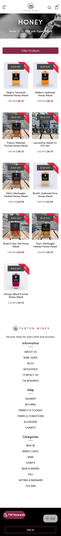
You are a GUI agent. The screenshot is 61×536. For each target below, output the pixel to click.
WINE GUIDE (30, 357)
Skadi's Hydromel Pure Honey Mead (45, 195)
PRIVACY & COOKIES (31, 410)
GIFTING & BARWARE (30, 480)
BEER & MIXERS (30, 468)
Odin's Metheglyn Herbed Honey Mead (16, 195)
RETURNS (30, 404)
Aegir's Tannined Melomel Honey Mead (16, 94)
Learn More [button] (12, 521)
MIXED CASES (30, 451)
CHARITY (30, 427)
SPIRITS (30, 462)
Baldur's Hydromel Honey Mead (45, 94)
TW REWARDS (30, 380)
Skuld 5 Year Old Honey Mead (16, 245)
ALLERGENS (30, 421)
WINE (30, 457)
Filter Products (30, 50)
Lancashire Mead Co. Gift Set (45, 144)
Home (12, 31)
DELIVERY (30, 398)
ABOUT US (30, 351)
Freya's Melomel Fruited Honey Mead (15, 144)
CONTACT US (30, 375)
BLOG (30, 363)
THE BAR (30, 486)
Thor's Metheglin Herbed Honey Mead (45, 245)
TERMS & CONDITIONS (30, 416)
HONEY (25, 31)
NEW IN (30, 445)
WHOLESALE (30, 369)
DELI (30, 474)
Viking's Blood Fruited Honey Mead (16, 296)
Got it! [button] (30, 530)
